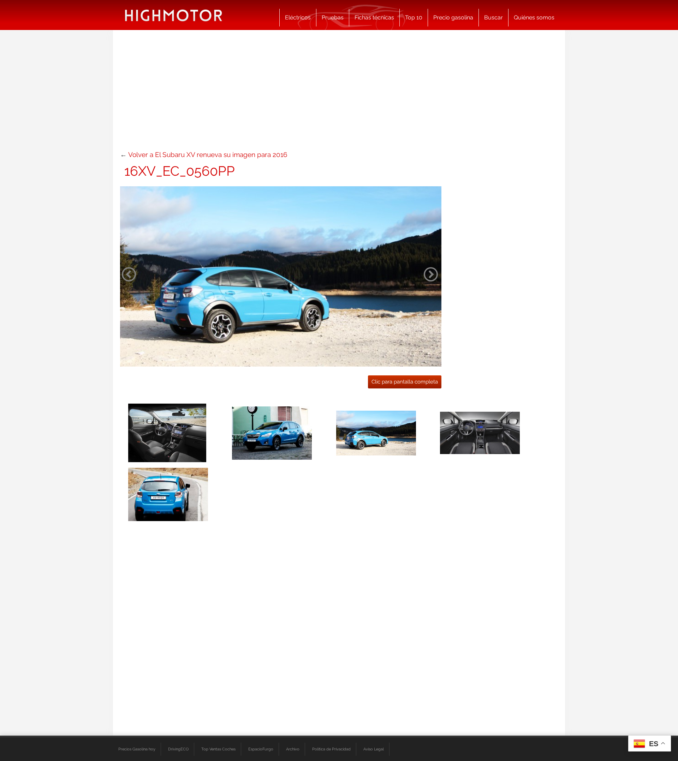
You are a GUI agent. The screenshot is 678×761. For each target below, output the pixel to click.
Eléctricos (298, 17)
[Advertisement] (339, 93)
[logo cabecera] (173, 15)
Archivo (292, 749)
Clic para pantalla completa (404, 382)
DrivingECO (178, 749)
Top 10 (413, 17)
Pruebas (333, 17)
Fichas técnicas (374, 17)
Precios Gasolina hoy (136, 749)
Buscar (493, 17)
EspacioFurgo (260, 749)
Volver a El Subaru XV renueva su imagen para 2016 (207, 154)
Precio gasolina (453, 17)
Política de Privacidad (331, 749)
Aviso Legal (373, 749)
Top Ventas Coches (218, 749)
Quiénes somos (534, 17)
